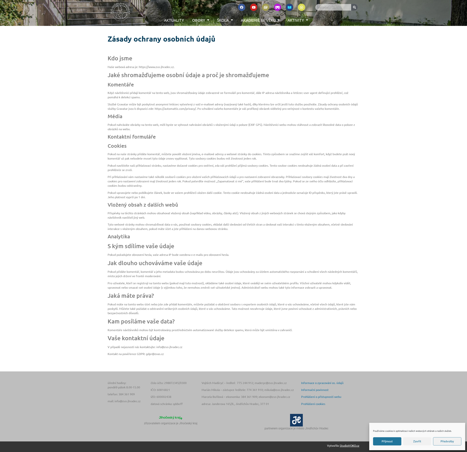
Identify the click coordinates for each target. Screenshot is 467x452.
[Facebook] (241, 7)
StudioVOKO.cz (349, 445)
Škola (223, 20)
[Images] (265, 7)
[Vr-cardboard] (277, 7)
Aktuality (174, 20)
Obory (198, 20)
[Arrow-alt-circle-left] (301, 7)
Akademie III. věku (258, 20)
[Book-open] (289, 7)
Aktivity (295, 20)
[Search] (354, 7)
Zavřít (417, 441)
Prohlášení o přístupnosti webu (321, 396)
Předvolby (447, 441)
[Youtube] (253, 7)
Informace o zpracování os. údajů (322, 383)
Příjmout (387, 441)
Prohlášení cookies (313, 404)
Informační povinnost (315, 389)
